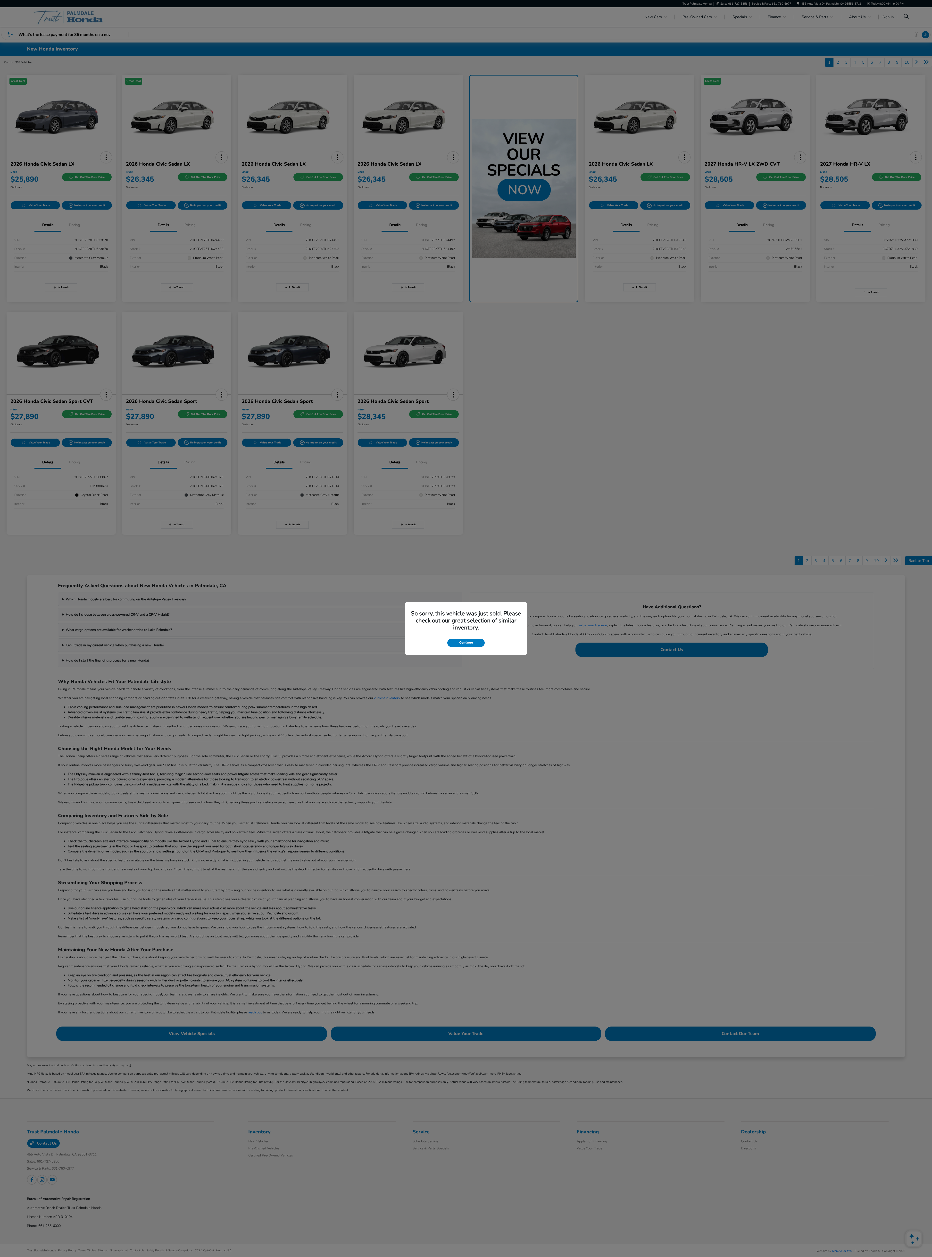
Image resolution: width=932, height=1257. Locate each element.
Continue (466, 642)
